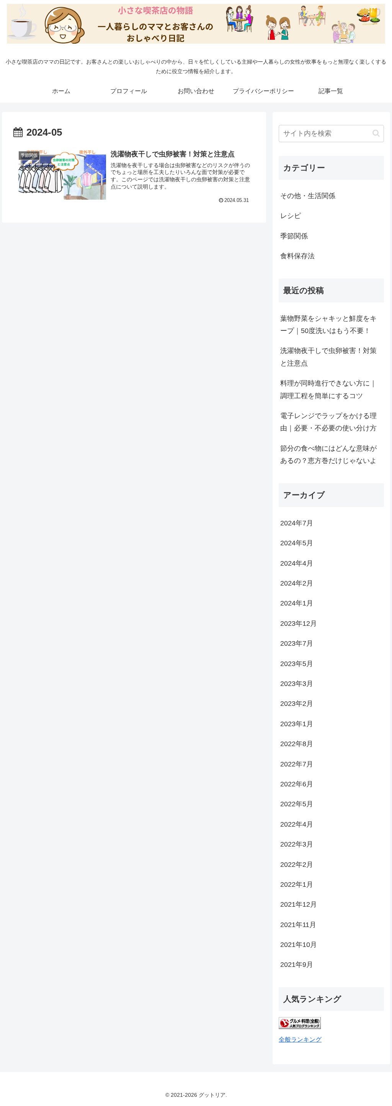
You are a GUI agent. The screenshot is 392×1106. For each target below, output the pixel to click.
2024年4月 (296, 563)
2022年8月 (296, 744)
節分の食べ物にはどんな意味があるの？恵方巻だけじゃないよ (328, 454)
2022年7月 (296, 764)
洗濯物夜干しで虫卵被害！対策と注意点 (328, 357)
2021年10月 (298, 944)
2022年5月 (296, 804)
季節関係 (294, 236)
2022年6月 (296, 784)
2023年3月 (296, 684)
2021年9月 (296, 964)
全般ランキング (300, 1039)
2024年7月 (296, 523)
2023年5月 (296, 664)
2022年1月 (296, 884)
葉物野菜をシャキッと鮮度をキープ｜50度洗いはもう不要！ (328, 325)
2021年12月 (298, 904)
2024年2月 (296, 583)
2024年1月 (296, 603)
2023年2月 (296, 703)
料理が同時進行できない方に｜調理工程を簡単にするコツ (328, 389)
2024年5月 (296, 543)
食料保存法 (297, 256)
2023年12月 (298, 623)
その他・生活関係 (307, 196)
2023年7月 (296, 643)
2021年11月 (298, 925)
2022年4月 (296, 824)
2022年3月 (296, 844)
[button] (376, 133)
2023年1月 (296, 724)
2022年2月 (296, 864)
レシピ (290, 216)
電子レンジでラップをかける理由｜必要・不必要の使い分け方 (328, 422)
